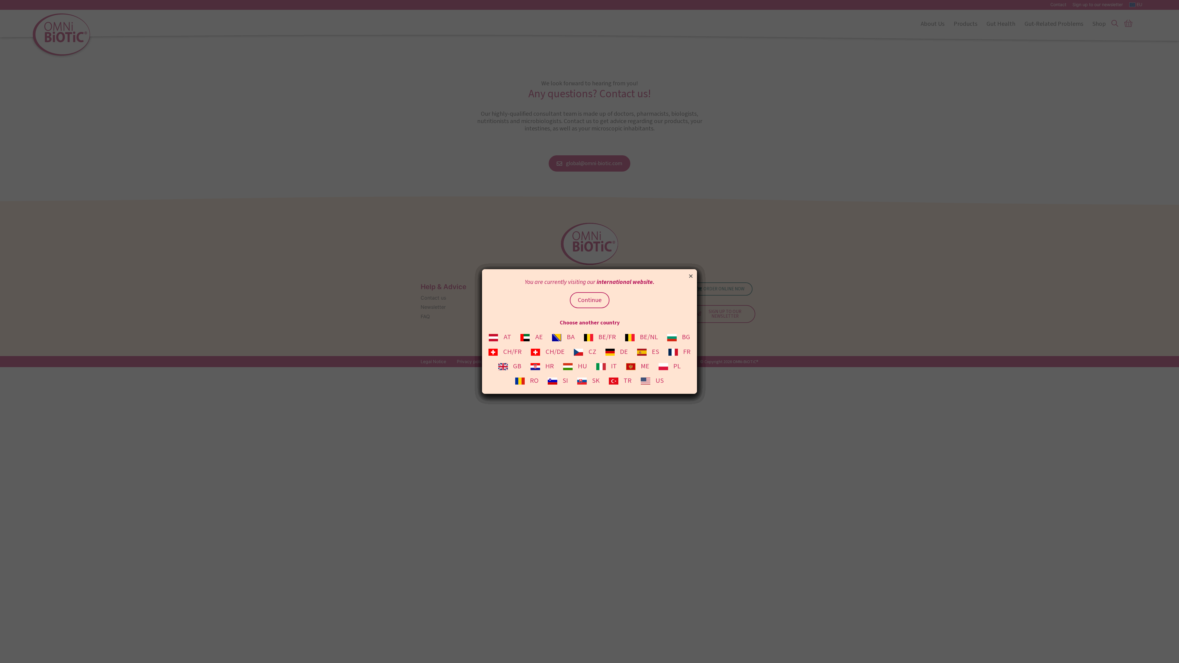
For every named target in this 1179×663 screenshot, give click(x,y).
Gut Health (1000, 24)
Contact (1058, 4)
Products (965, 24)
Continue (589, 300)
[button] (690, 276)
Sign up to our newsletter (1097, 4)
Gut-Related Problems (1054, 24)
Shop (1099, 24)
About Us (932, 24)
